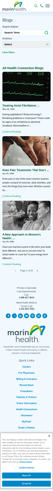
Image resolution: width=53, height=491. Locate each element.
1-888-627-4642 (26, 298)
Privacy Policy (26, 462)
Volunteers (26, 415)
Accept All (26, 483)
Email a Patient (26, 427)
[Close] (49, 436)
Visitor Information (26, 403)
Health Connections (26, 409)
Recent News (26, 385)
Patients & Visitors (26, 397)
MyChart (26, 421)
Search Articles (10, 27)
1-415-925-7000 (26, 309)
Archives (7, 38)
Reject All (26, 475)
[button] (47, 5)
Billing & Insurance (26, 379)
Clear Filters (8, 52)
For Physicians (26, 372)
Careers (26, 366)
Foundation (26, 391)
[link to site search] (35, 5)
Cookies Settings (26, 467)
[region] (26, 461)
